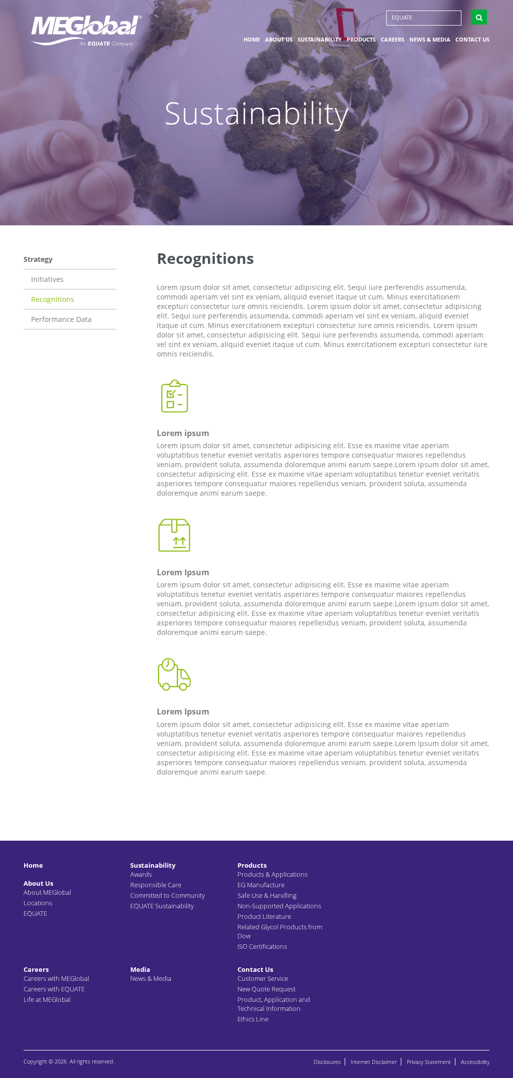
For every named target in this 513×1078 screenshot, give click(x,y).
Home (251, 39)
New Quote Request (266, 988)
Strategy (38, 259)
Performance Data (61, 319)
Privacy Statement (429, 1061)
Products (361, 39)
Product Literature (264, 916)
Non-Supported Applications (279, 905)
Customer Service (262, 978)
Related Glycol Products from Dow (279, 931)
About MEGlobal (47, 892)
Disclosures (327, 1061)
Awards (141, 874)
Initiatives (47, 279)
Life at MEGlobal (47, 999)
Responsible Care (155, 884)
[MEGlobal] (86, 30)
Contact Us (472, 39)
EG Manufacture (261, 884)
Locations (38, 902)
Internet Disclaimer (374, 1061)
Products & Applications (272, 874)
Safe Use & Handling (267, 895)
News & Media (429, 39)
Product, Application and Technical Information (273, 1004)
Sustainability (320, 39)
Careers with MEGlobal (56, 978)
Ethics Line (253, 1018)
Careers (392, 39)
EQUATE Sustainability (162, 905)
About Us (279, 39)
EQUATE (402, 17)
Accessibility (475, 1061)
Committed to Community (167, 895)
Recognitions (52, 299)
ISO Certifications (262, 946)
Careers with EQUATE (54, 988)
